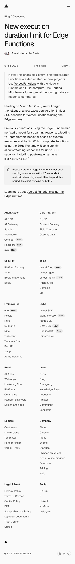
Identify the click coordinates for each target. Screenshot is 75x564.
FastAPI (8, 346)
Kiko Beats (33, 53)
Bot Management (14, 277)
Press (43, 437)
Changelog (19, 16)
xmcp (7, 351)
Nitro (7, 331)
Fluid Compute (48, 229)
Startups (45, 447)
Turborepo (10, 336)
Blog (7, 16)
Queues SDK (50, 331)
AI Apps (9, 374)
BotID (7, 282)
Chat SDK (49, 325)
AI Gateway (11, 224)
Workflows (10, 234)
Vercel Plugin (51, 277)
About (43, 427)
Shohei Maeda (19, 53)
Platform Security (14, 267)
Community (46, 404)
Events (44, 442)
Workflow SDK (51, 315)
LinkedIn (44, 501)
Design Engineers (14, 404)
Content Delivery (49, 224)
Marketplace (11, 432)
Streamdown (47, 336)
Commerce (10, 394)
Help (42, 473)
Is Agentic (45, 409)
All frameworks (13, 356)
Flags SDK (46, 320)
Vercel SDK (46, 310)
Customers (10, 427)
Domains (45, 287)
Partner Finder (12, 442)
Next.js (8, 315)
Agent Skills (46, 282)
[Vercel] (6, 6)
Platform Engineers (15, 399)
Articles (44, 399)
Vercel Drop (50, 267)
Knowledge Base (50, 389)
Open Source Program (52, 458)
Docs (43, 374)
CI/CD (43, 219)
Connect (12, 239)
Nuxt (7, 320)
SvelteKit (9, 325)
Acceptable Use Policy (17, 511)
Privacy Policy (12, 491)
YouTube (44, 506)
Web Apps (10, 379)
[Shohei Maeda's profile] (5, 53)
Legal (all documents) (16, 516)
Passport (12, 244)
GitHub (44, 491)
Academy (45, 394)
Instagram (45, 511)
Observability (47, 234)
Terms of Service (14, 496)
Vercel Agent (47, 272)
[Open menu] (68, 6)
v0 (41, 293)
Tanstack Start (12, 341)
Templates (10, 437)
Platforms (9, 389)
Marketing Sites (13, 384)
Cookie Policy (12, 501)
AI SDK (8, 219)
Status (8, 526)
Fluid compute (34, 88)
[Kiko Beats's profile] (8, 53)
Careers (44, 432)
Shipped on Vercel (50, 453)
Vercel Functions (25, 83)
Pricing (44, 468)
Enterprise (45, 463)
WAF (7, 272)
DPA (6, 506)
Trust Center (11, 521)
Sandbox (9, 229)
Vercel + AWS (12, 447)
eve (10, 249)
